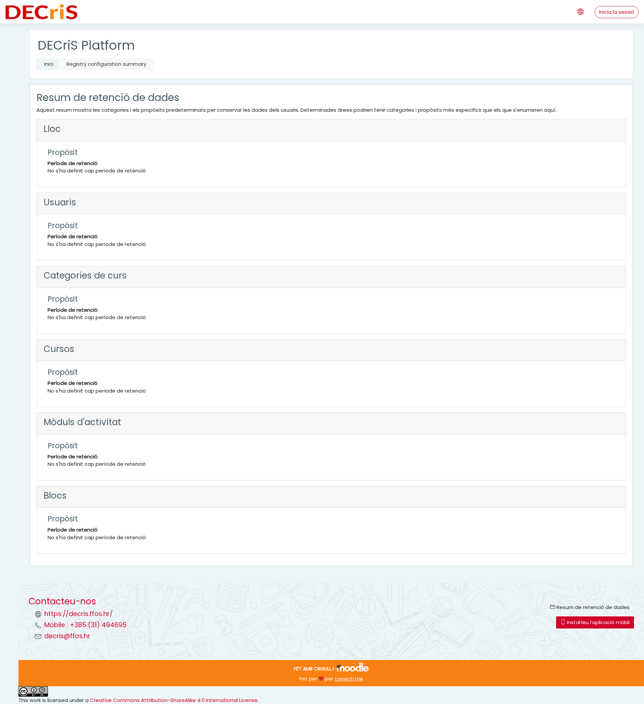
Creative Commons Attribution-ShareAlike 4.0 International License (174, 700)
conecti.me (349, 678)
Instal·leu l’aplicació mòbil (598, 622)
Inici (48, 63)
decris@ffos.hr (67, 636)
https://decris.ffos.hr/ (78, 613)
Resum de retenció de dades (592, 607)
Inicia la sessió (616, 11)
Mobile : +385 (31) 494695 (85, 625)
